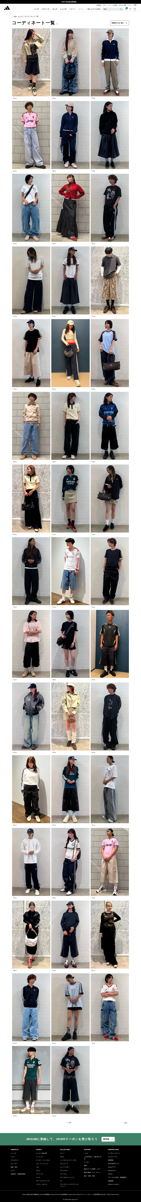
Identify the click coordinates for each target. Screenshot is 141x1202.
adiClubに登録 (122, 5)
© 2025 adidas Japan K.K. (70, 1199)
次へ (125, 1123)
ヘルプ (109, 5)
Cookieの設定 (26, 1194)
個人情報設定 (35, 1194)
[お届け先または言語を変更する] (135, 5)
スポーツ (72, 9)
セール (81, 9)
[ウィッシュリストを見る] (130, 9)
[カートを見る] (135, 9)
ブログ (104, 5)
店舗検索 (98, 5)
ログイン (130, 5)
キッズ (54, 9)
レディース (45, 9)
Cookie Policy (115, 1194)
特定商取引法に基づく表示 (102, 1194)
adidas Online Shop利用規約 (59, 1194)
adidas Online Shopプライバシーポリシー (80, 1194)
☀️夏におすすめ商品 (93, 9)
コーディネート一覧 (31, 16)
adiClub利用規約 (45, 1194)
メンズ (36, 9)
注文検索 (115, 5)
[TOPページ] (7, 8)
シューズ (63, 9)
